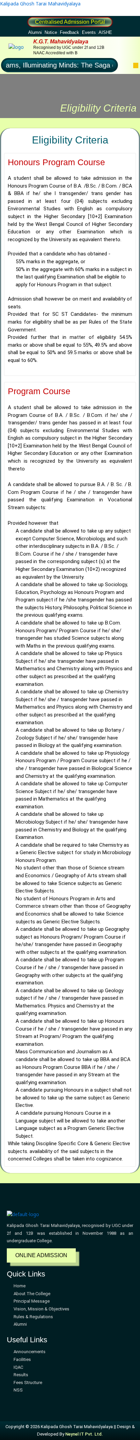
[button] (135, 65)
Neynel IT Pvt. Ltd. (84, 1434)
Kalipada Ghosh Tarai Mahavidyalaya (40, 3)
